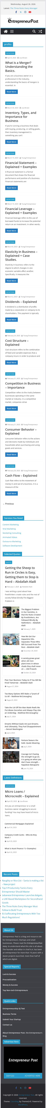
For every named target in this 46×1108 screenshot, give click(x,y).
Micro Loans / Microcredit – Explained (22, 793)
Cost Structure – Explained (16, 342)
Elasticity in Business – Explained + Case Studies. (21, 255)
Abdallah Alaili (27, 587)
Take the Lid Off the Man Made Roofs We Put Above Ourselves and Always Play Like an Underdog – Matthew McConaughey (23, 710)
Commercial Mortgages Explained (19, 824)
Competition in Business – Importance (23, 385)
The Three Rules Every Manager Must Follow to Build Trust (23, 9)
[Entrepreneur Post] (6, 31)
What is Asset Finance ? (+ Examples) (20, 848)
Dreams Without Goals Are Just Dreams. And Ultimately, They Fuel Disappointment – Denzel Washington (23, 726)
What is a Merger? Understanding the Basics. (19, 66)
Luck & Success (9, 974)
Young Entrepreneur (28, 158)
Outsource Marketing (12, 541)
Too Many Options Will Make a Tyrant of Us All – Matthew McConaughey (22, 695)
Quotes (8, 562)
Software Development (12, 545)
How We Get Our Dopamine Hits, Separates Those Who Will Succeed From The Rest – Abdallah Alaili (31, 641)
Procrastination (9, 979)
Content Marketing (11, 524)
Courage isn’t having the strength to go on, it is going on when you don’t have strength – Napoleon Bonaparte (31, 759)
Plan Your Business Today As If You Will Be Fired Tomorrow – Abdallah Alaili (23, 681)
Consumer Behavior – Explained (21, 431)
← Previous (8, 503)
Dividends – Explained (21, 302)
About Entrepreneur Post (14, 1033)
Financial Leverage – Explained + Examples (21, 211)
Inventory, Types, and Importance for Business (20, 117)
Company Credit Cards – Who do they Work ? (21, 836)
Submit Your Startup (12, 1019)
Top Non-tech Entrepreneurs (15, 990)
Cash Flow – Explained (21, 475)
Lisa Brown (23, 58)
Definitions (10, 53)
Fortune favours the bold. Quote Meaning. (30, 741)
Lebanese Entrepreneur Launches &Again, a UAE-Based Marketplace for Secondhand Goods (22, 899)
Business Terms (9, 1014)
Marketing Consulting (12, 533)
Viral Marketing (9, 529)
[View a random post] (40, 31)
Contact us (7, 1025)
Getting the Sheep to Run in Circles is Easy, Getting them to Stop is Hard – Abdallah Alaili (21, 575)
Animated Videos (10, 537)
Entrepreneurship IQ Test (14, 1008)
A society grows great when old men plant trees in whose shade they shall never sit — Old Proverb (31, 663)
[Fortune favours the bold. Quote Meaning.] (11, 743)
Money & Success (10, 985)
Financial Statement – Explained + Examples (21, 165)
